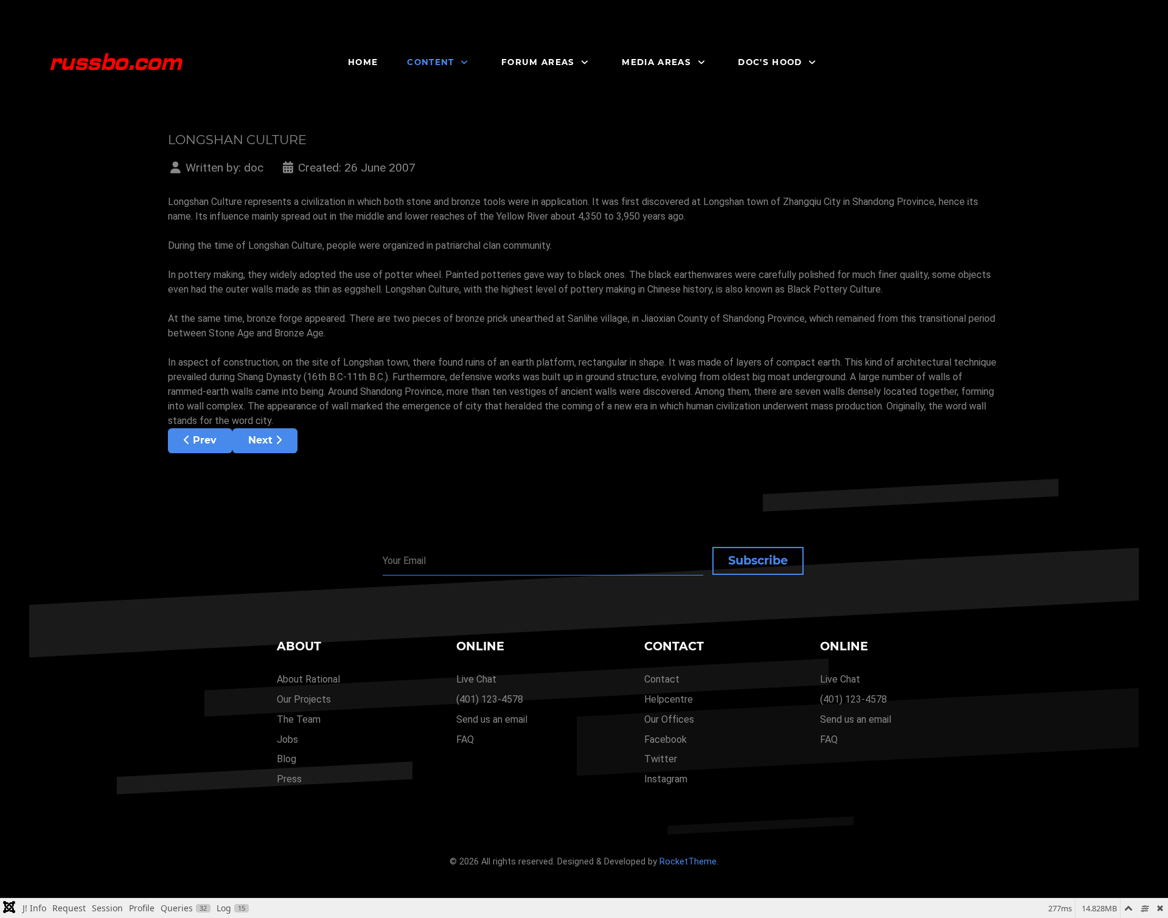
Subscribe (758, 560)
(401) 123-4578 (489, 699)
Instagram (665, 779)
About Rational (308, 679)
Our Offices (669, 719)
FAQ (465, 739)
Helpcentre (668, 699)
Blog (286, 759)
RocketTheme (688, 862)
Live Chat (476, 679)
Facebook (665, 739)
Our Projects (304, 699)
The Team (299, 719)
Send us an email (491, 719)
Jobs (287, 739)
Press (289, 779)
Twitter (660, 759)
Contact (662, 679)
